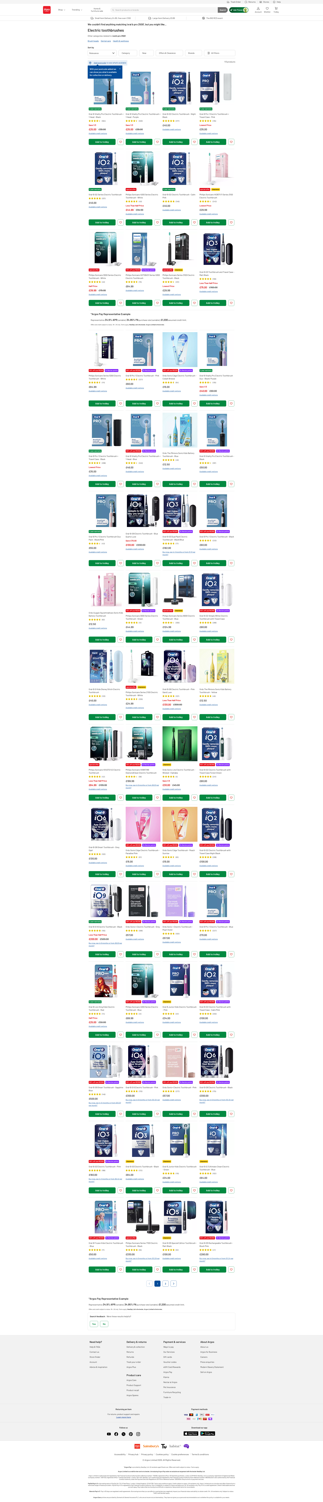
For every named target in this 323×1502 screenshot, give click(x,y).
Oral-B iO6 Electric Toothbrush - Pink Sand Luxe (179, 690)
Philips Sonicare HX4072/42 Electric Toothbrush (104, 771)
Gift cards (167, 1357)
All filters (215, 53)
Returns (130, 1352)
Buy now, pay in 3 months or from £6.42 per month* (105, 1180)
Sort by (91, 47)
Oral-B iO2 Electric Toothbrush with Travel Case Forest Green (215, 771)
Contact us (94, 1352)
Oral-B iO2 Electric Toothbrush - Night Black (179, 115)
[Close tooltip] (119, 69)
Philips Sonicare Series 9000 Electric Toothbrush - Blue (179, 617)
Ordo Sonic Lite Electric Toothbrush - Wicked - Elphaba (179, 771)
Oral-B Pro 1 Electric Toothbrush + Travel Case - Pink (214, 115)
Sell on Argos (206, 1372)
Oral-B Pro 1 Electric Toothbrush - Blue (216, 927)
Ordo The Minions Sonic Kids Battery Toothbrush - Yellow (215, 690)
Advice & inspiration (98, 1367)
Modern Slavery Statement (212, 1367)
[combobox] (164, 10)
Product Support (134, 1385)
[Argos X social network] (123, 1434)
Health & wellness (121, 41)
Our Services (169, 1352)
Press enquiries (207, 1362)
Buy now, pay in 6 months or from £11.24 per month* (216, 1259)
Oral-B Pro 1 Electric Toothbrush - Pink (142, 375)
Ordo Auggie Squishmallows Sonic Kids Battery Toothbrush (106, 614)
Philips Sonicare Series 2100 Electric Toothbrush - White (142, 693)
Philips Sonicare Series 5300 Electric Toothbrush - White (105, 377)
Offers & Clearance (167, 53)
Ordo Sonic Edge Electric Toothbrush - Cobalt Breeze (179, 377)
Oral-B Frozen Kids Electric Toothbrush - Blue (106, 1244)
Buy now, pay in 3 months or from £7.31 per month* (179, 553)
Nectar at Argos (170, 1382)
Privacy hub (133, 1454)
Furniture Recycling (172, 1392)
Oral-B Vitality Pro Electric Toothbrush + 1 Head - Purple (143, 115)
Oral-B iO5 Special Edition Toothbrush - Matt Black (180, 1244)
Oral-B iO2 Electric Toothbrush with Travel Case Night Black (215, 851)
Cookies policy (162, 1454)
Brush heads (93, 41)
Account (93, 1362)
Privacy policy (147, 1454)
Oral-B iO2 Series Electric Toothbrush (105, 194)
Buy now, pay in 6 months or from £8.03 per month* (142, 786)
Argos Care (131, 1380)
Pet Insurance (169, 1387)
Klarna (166, 1377)
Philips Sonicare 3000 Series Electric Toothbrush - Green (142, 617)
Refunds (130, 1357)
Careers (203, 1357)
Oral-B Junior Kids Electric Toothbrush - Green (180, 1168)
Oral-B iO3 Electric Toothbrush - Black (142, 1166)
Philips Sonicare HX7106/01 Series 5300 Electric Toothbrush (143, 276)
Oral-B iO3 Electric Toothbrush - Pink (105, 1166)
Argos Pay (167, 1372)
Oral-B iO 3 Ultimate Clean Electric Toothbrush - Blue (214, 1168)
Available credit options (98, 133)
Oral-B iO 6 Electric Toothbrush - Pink (142, 1087)
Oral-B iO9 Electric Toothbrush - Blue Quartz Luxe (142, 535)
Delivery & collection (136, 1347)
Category (126, 53)
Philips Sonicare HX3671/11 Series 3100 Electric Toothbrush (216, 196)
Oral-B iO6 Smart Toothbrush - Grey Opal (104, 848)
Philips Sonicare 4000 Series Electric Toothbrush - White (142, 196)
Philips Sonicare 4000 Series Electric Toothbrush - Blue (142, 1008)
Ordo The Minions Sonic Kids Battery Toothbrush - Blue (178, 454)
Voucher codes (170, 1362)
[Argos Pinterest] (131, 1434)
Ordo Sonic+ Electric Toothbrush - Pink (179, 1087)
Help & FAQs (95, 1347)
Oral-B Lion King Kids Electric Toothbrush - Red (102, 1008)
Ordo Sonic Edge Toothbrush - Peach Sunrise (179, 851)
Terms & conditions (200, 1454)
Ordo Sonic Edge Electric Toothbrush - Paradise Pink (142, 851)
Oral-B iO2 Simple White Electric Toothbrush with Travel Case (213, 617)
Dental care (106, 41)
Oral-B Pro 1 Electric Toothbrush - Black (216, 536)
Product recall (133, 1390)
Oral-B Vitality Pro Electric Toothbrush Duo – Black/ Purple (216, 377)
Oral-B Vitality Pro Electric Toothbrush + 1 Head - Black (106, 115)
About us (204, 1347)
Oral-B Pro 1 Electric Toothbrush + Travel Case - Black (103, 457)
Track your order (134, 1362)
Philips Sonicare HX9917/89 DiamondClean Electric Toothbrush (141, 771)
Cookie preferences (180, 1454)
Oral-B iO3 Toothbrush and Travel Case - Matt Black (216, 273)
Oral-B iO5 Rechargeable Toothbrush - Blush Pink (216, 1244)
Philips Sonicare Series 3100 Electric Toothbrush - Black (178, 276)
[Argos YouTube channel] (109, 1434)
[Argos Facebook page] (116, 1434)
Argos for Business (208, 1352)
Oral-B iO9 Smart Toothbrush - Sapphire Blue (106, 1089)
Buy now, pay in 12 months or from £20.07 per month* (105, 1104)
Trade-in (167, 1397)
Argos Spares (132, 1395)
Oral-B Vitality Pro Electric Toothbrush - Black (216, 457)
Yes (94, 1324)
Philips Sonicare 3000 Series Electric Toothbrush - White (105, 276)
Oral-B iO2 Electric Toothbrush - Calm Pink (179, 196)
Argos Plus (131, 1367)
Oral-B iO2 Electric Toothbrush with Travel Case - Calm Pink (215, 1008)
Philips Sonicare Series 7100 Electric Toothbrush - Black (142, 1244)
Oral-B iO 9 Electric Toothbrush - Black (105, 927)
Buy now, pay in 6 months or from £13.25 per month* (143, 1259)
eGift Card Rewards (172, 1367)
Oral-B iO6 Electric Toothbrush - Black (216, 1087)
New (144, 53)
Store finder (95, 1357)
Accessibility (120, 1454)
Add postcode (100, 62)
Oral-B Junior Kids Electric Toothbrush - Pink (180, 1008)
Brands (191, 53)
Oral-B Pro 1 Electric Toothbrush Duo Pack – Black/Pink (105, 538)
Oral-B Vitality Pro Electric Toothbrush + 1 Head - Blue (143, 457)
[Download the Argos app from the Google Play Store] (207, 1433)
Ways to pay (168, 1347)
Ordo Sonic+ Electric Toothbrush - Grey (143, 927)
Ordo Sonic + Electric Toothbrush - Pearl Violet (178, 928)
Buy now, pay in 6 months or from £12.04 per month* (143, 1101)
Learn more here (123, 1417)
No (104, 1324)
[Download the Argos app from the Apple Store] (191, 1433)
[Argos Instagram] (138, 1434)
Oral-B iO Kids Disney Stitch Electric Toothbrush (104, 690)
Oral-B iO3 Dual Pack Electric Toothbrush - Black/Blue (175, 538)
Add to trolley (102, 141)
